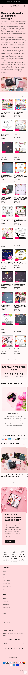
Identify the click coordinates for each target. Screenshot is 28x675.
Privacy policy (7, 670)
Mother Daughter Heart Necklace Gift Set (7, 155)
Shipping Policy (6, 607)
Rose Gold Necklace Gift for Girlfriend (7, 220)
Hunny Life (8, 667)
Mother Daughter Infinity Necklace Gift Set (6, 176)
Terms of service (14, 670)
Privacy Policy (6, 610)
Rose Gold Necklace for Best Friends (20, 349)
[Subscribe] (23, 643)
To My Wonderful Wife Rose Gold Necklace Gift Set (7, 263)
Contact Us (5, 601)
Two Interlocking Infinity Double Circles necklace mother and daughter (20, 198)
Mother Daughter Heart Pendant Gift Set (7, 306)
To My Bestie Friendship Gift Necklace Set (20, 328)
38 (19, 359)
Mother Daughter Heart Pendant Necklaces (7, 285)
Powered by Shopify (14, 667)
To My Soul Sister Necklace (18, 113)
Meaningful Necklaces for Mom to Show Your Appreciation (12, 475)
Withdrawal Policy (7, 614)
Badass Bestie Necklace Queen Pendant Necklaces (7, 134)
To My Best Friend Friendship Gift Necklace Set (20, 176)
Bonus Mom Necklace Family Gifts (19, 134)
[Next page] (23, 359)
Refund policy (23, 667)
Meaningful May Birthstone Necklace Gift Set (20, 220)
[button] (2, 5)
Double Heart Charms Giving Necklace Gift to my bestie (20, 306)
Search (4, 571)
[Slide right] (16, 431)
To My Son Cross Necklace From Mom (19, 241)
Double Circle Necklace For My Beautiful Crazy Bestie (7, 328)
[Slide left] (11, 431)
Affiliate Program (7, 586)
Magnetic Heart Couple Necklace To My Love (7, 349)
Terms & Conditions (8, 617)
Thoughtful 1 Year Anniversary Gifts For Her (6, 242)
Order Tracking (6, 580)
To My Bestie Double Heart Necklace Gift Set (20, 155)
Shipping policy (22, 670)
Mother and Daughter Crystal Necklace (19, 285)
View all (25, 444)
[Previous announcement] (2, 1)
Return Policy (6, 604)
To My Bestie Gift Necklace (5, 113)
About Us (5, 598)
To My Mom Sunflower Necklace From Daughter (20, 263)
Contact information (14, 672)
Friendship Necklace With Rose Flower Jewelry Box (6, 198)
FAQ (4, 574)
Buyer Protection (7, 583)
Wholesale (5, 589)
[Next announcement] (25, 1)
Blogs (4, 577)
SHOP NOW (10, 541)
